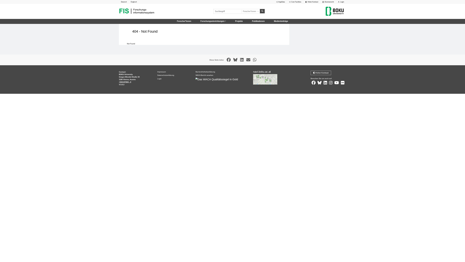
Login (342, 2)
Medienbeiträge (281, 21)
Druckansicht (329, 2)
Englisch (134, 2)
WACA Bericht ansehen (204, 75)
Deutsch (124, 2)
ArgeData (281, 2)
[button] (213, 21)
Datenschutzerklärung (165, 75)
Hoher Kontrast (312, 2)
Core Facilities (296, 2)
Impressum (161, 72)
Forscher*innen (184, 21)
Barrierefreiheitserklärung (205, 72)
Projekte (239, 21)
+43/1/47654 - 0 (125, 82)
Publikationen (258, 21)
